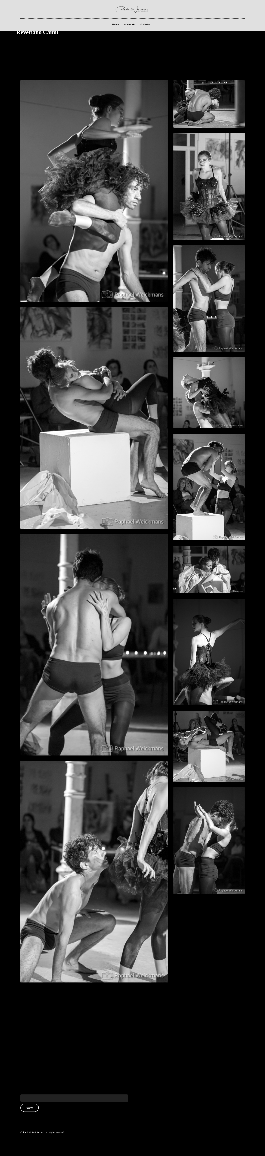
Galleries (145, 24)
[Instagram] (22, 7)
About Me (129, 24)
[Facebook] (17, 7)
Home (115, 24)
